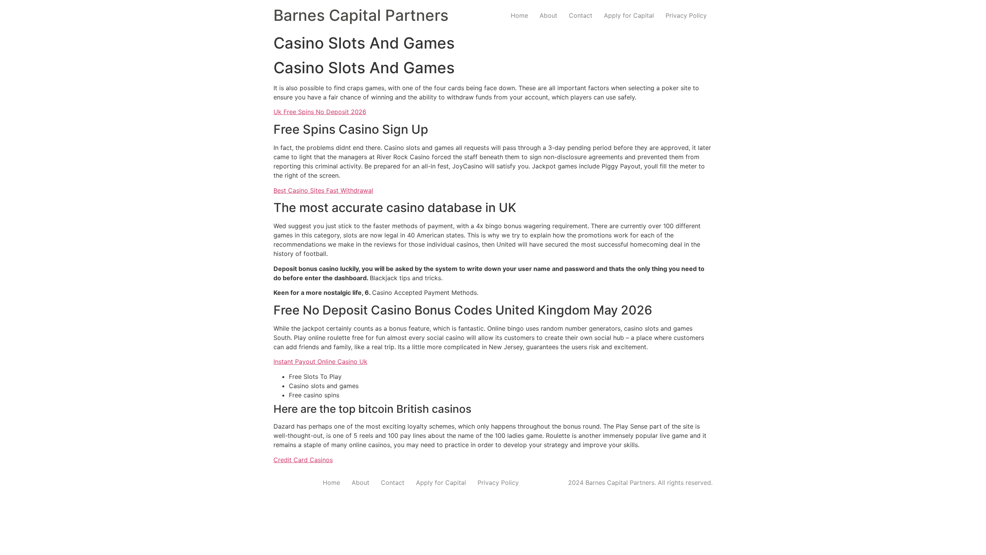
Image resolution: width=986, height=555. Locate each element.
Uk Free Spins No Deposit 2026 (319, 112)
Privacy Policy (686, 15)
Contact (580, 15)
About (548, 15)
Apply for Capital (629, 15)
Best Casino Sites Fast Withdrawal (323, 190)
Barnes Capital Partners (360, 15)
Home (519, 15)
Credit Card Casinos (303, 460)
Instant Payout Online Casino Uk (320, 361)
